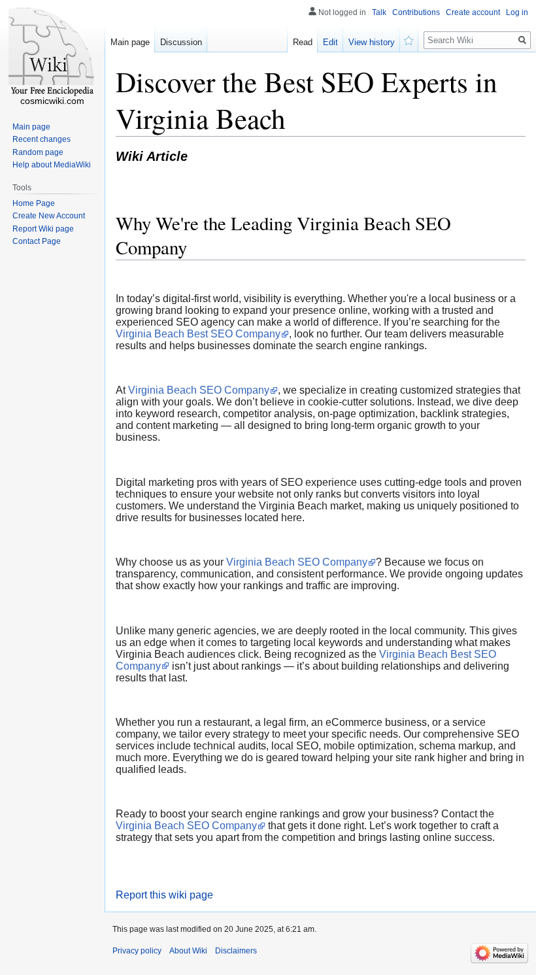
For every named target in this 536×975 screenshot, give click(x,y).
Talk (379, 12)
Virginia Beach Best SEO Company (198, 333)
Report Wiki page (43, 228)
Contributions (416, 12)
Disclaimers (236, 950)
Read (302, 42)
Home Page (33, 203)
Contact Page (36, 241)
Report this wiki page (164, 894)
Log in (517, 12)
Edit (330, 42)
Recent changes (41, 139)
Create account (473, 12)
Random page (37, 152)
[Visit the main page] (52, 52)
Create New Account (48, 215)
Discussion (181, 42)
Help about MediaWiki (51, 164)
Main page (130, 42)
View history (371, 42)
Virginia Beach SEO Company (198, 390)
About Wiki (188, 950)
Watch (409, 39)
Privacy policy (136, 950)
